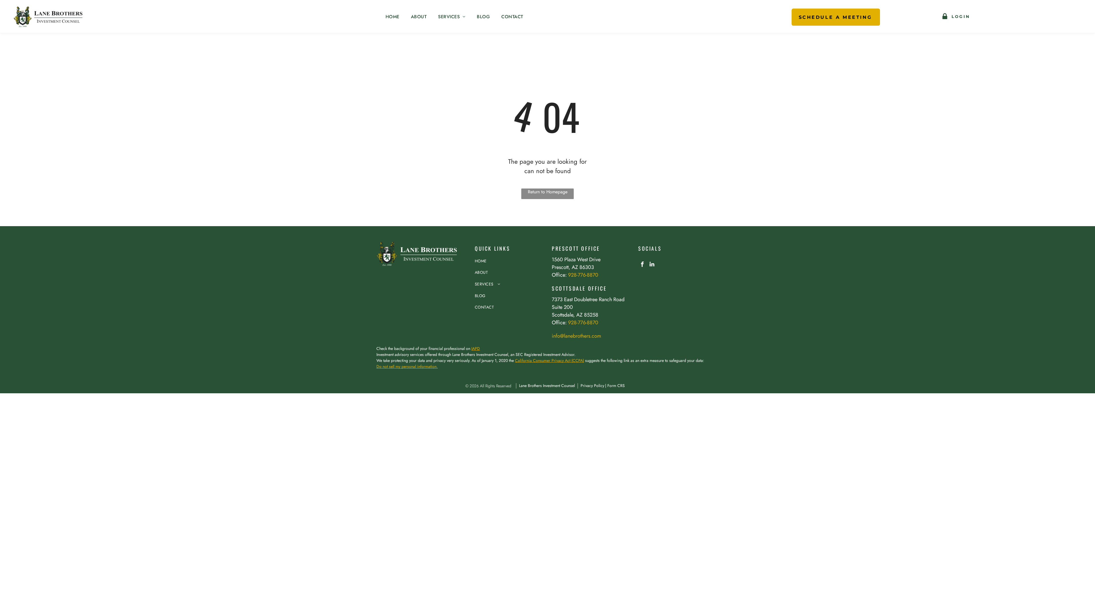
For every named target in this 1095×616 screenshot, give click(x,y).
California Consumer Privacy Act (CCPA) (549, 360)
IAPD (475, 348)
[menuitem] (392, 16)
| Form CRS (615, 385)
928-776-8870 (583, 275)
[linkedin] (652, 265)
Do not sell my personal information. (407, 366)
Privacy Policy (592, 385)
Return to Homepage (547, 192)
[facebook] (642, 265)
